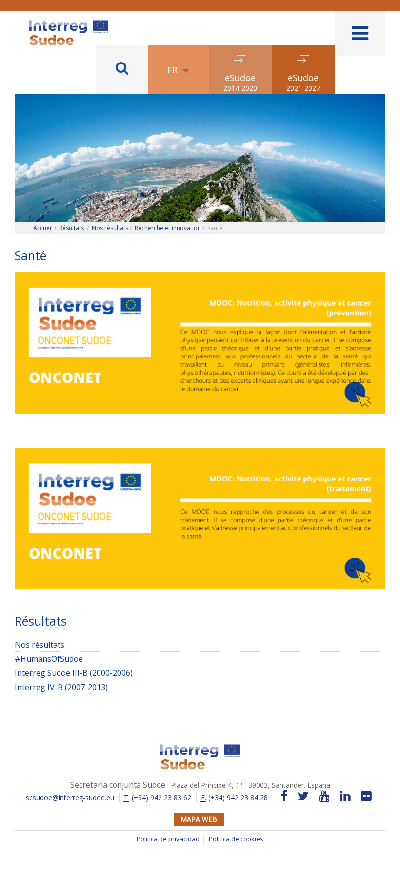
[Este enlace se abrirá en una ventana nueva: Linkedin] (345, 796)
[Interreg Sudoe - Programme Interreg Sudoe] (68, 23)
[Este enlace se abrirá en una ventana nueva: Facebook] (284, 796)
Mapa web (198, 819)
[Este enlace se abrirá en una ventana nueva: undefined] (200, 346)
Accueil (43, 228)
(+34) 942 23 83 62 (157, 797)
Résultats (71, 228)
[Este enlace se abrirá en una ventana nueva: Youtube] (324, 796)
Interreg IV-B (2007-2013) (61, 687)
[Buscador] (122, 69)
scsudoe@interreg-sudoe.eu (70, 797)
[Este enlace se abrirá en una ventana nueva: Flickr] (366, 796)
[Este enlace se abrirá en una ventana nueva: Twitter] (303, 796)
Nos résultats (110, 228)
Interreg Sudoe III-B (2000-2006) (200, 674)
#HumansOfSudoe (49, 658)
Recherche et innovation (168, 228)
